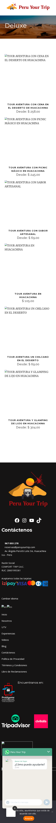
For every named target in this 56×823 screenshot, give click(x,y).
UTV (4, 627)
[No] (52, 811)
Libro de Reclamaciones (14, 671)
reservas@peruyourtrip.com (19, 547)
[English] (4, 606)
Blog (4, 646)
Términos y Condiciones (14, 665)
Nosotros (7, 620)
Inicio (4, 614)
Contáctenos (8, 652)
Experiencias (8, 633)
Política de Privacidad (13, 658)
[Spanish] (9, 606)
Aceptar (29, 818)
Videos (5, 639)
